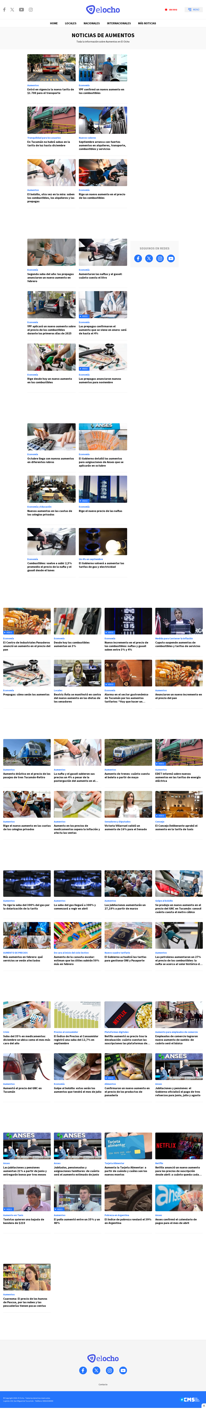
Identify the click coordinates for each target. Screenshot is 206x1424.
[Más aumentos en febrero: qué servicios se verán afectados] (27, 946)
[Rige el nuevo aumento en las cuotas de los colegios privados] (27, 815)
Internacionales (119, 23)
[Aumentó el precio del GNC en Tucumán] (27, 1077)
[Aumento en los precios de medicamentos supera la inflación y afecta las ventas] (77, 815)
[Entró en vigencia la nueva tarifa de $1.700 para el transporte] (51, 78)
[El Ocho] (103, 9)
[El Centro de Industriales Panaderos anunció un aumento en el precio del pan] (27, 632)
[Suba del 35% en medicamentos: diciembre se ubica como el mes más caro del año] (27, 1025)
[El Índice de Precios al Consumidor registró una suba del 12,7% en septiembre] (77, 1025)
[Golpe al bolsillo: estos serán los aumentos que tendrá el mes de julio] (77, 1077)
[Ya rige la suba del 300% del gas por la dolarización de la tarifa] (27, 894)
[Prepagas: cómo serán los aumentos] (27, 684)
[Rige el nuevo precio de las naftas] (103, 500)
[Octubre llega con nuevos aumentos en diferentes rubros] (51, 448)
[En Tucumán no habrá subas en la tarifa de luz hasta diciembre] (51, 131)
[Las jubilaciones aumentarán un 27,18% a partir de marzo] (128, 894)
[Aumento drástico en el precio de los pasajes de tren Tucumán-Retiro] (27, 763)
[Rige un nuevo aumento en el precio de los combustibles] (103, 183)
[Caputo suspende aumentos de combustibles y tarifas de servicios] (179, 632)
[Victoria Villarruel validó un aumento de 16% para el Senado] (128, 815)
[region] (77, 223)
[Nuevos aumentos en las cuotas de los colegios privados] (51, 500)
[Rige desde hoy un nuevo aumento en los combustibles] (51, 368)
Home (54, 23)
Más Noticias (147, 23)
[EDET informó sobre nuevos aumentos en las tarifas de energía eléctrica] (179, 763)
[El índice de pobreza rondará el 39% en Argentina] (128, 1209)
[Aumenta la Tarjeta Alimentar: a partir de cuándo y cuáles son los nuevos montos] (128, 1157)
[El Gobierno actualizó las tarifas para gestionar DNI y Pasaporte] (128, 946)
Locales (70, 23)
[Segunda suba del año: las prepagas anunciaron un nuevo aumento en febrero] (51, 263)
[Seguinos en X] (12, 9)
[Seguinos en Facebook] (4, 10)
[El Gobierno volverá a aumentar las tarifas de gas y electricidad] (103, 552)
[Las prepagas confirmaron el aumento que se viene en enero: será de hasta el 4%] (103, 315)
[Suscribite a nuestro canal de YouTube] (21, 10)
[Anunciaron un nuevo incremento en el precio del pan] (179, 684)
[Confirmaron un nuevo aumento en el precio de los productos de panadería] (128, 1077)
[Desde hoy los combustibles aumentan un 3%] (77, 632)
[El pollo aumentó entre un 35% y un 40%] (77, 1209)
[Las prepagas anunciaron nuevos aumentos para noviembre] (103, 368)
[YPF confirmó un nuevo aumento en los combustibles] (103, 78)
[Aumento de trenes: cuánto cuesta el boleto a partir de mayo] (128, 763)
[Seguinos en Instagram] (31, 10)
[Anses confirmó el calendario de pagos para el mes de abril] (179, 1209)
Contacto (103, 1384)
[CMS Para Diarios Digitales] (189, 1400)
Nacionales (92, 23)
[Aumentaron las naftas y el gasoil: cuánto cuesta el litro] (103, 263)
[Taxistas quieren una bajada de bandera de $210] (27, 1209)
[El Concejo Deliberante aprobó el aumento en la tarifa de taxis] (179, 815)
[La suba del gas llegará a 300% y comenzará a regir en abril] (77, 894)
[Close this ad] (203, 1405)
